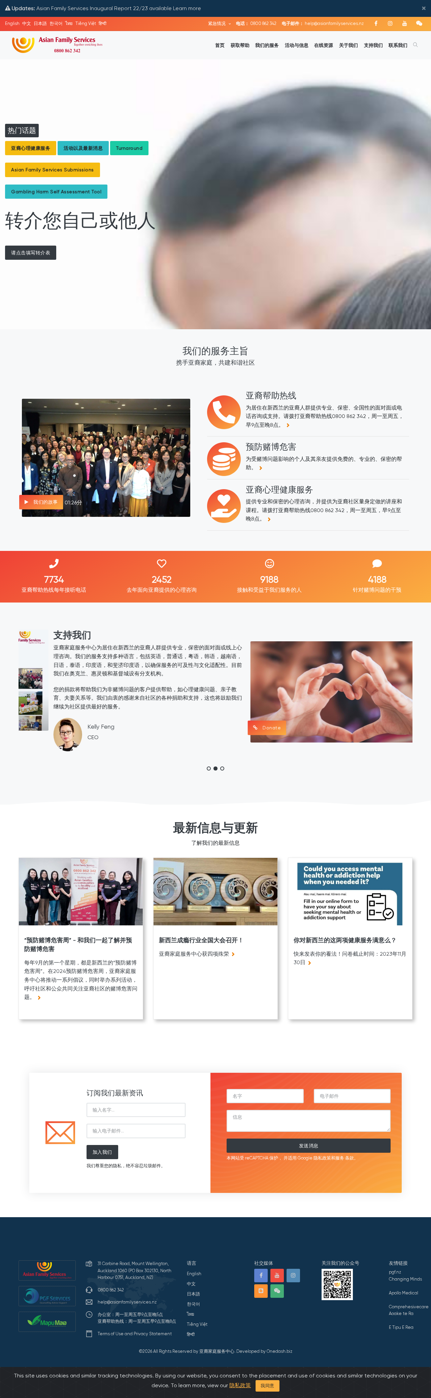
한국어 (56, 23)
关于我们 (348, 45)
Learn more (187, 8)
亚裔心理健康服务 (30, 148)
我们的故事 (45, 502)
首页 (220, 45)
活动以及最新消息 (83, 148)
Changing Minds (405, 1279)
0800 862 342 (256, 23)
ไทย (69, 23)
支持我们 (373, 45)
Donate (236, 727)
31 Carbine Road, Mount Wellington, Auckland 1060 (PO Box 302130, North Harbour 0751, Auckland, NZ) (134, 1270)
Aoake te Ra (401, 1313)
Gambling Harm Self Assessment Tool (56, 191)
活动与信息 (296, 45)
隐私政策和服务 (328, 1158)
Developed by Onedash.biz (264, 1351)
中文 (26, 23)
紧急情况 (217, 23)
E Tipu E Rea (401, 1327)
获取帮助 (240, 45)
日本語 (40, 23)
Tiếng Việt (85, 23)
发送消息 (309, 1145)
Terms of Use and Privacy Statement (135, 1333)
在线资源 (323, 45)
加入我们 (102, 1152)
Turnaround (129, 148)
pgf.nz (395, 1272)
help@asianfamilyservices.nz (323, 23)
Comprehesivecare (409, 1306)
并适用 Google (298, 1158)
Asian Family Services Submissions (52, 169)
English (12, 23)
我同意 (267, 1385)
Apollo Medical (403, 1292)
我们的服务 (267, 45)
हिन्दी (102, 23)
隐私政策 (240, 1385)
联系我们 (398, 45)
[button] (208, 768)
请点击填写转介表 (30, 252)
